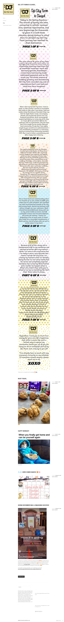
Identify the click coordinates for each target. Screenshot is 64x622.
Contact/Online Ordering (7, 25)
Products (4, 20)
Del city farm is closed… (27, 5)
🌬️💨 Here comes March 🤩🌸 (29, 472)
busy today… (22, 379)
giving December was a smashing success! (33, 505)
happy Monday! (23, 431)
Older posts (21, 576)
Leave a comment (55, 9)
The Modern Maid (27, 564)
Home (4, 18)
